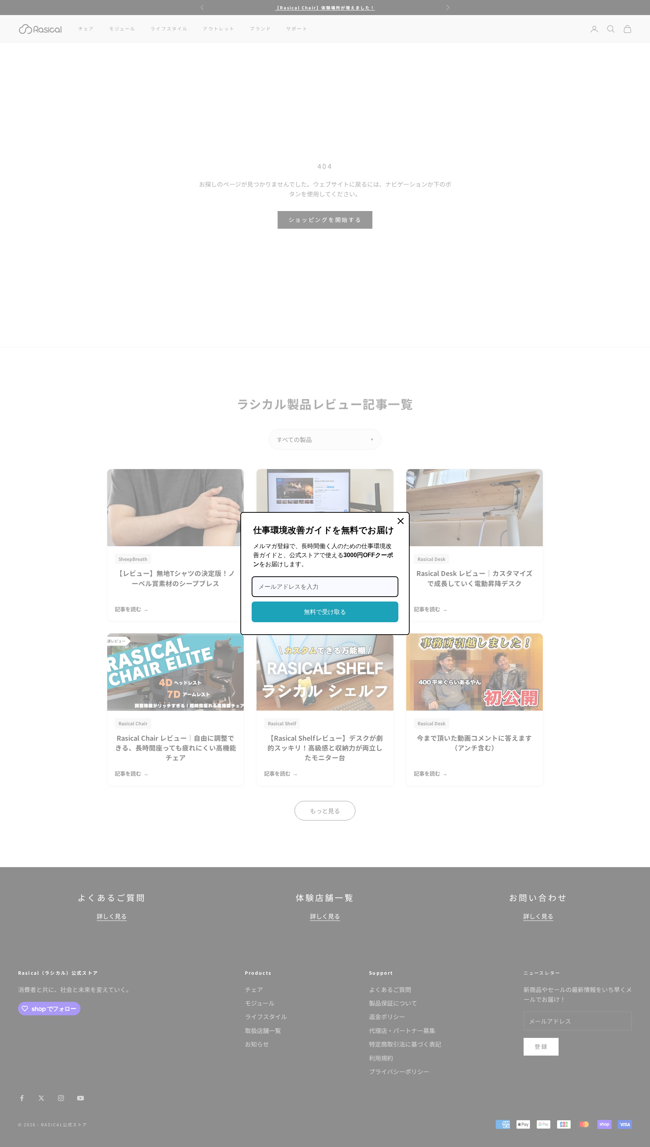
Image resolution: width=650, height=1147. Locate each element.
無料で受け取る (325, 612)
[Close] (401, 521)
